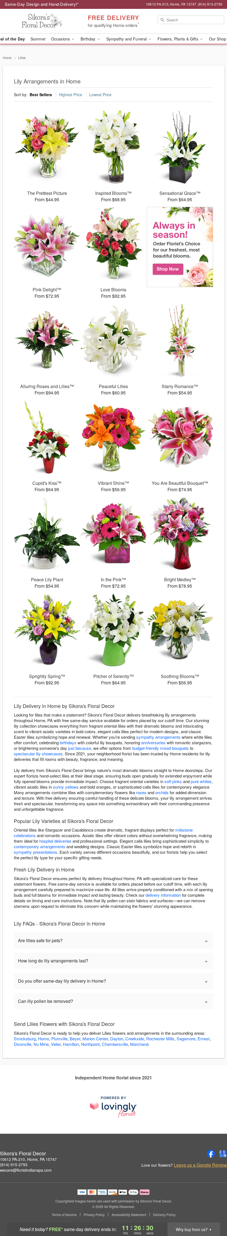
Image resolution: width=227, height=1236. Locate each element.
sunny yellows (66, 787)
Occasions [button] (61, 39)
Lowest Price (100, 94)
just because (79, 748)
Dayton (116, 1038)
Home (7, 57)
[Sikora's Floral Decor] (38, 21)
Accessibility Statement (129, 1214)
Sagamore (186, 1038)
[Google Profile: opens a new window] (223, 1154)
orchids (162, 792)
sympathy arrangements (158, 737)
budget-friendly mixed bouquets (160, 748)
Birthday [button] (88, 39)
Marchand (139, 1044)
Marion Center (95, 1038)
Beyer (75, 1038)
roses (141, 792)
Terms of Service (64, 1214)
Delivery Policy (164, 1214)
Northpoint (90, 1044)
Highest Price (70, 94)
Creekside (134, 1038)
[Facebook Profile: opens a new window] (211, 1154)
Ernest (204, 1038)
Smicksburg (25, 1038)
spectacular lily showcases (38, 753)
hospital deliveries (55, 841)
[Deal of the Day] (180, 247)
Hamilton (71, 1044)
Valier (56, 1044)
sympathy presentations (35, 852)
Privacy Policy (94, 1214)
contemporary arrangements (39, 846)
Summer (38, 39)
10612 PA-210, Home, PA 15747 (28, 1159)
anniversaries (153, 742)
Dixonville (22, 1044)
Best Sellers (41, 94)
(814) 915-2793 (13, 1164)
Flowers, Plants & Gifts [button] (178, 39)
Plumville (59, 1038)
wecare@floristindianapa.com (26, 1170)
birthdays (68, 742)
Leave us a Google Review (200, 1165)
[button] (212, 1212)
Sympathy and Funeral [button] (127, 39)
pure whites (201, 781)
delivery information (163, 895)
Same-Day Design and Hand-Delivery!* (42, 4)
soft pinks (173, 781)
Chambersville (115, 1044)
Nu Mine (41, 1044)
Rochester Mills (160, 1038)
